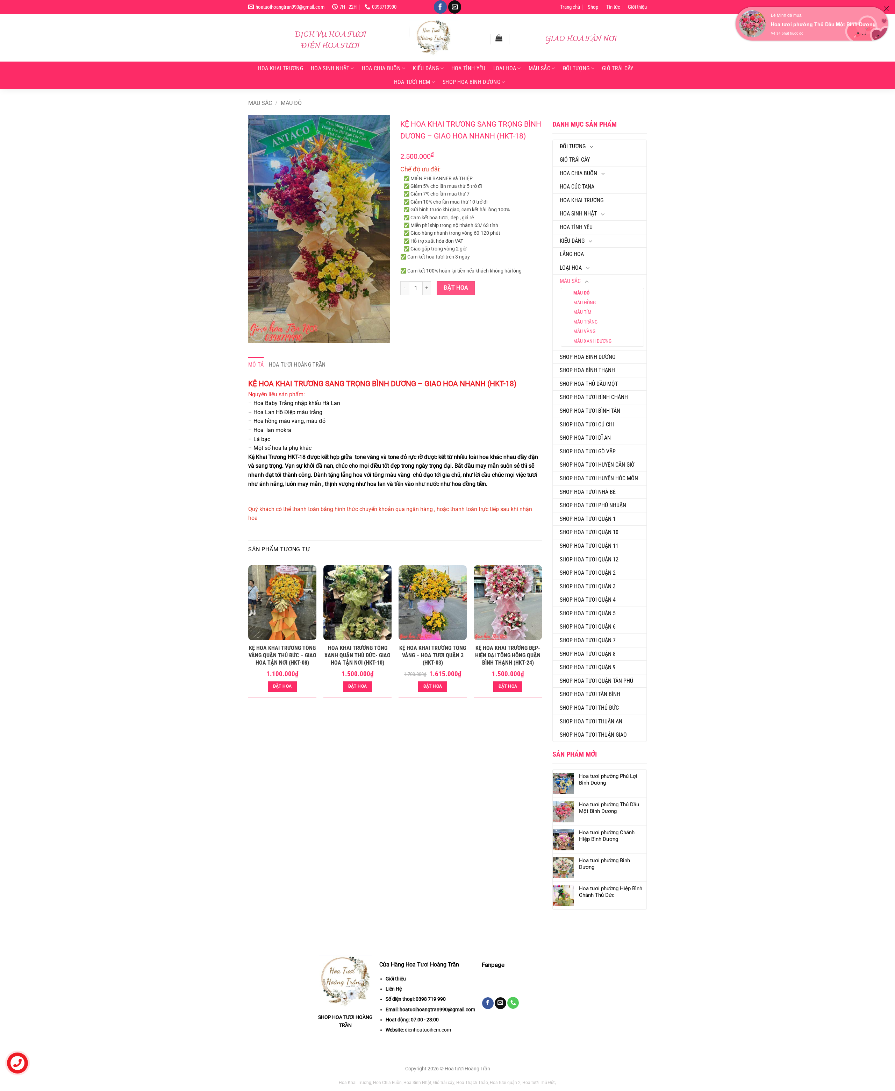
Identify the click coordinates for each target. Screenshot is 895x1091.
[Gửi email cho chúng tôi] (454, 7)
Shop (593, 7)
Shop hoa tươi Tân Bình (590, 694)
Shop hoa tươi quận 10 (589, 532)
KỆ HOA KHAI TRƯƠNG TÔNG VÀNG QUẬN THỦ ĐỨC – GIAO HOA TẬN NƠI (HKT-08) (282, 655)
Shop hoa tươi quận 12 (589, 559)
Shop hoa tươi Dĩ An (585, 437)
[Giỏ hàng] (498, 37)
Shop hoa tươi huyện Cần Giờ (597, 464)
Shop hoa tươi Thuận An (591, 721)
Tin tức (613, 7)
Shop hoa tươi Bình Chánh (594, 397)
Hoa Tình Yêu (468, 68)
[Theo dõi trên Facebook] (440, 7)
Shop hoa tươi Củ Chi (587, 424)
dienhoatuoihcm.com (428, 1030)
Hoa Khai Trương (280, 68)
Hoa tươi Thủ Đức (539, 1082)
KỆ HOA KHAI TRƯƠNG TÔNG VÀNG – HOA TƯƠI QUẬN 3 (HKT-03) (432, 655)
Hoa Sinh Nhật (330, 68)
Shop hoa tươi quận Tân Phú (596, 681)
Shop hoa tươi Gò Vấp (588, 451)
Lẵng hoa (572, 254)
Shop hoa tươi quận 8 (588, 654)
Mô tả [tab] (256, 364)
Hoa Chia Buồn (381, 68)
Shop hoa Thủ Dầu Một (589, 384)
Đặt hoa (456, 288)
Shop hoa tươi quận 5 (588, 613)
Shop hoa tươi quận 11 (589, 546)
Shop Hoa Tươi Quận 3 (588, 586)
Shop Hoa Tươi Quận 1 (588, 519)
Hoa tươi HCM (412, 82)
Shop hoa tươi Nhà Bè (588, 492)
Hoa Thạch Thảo (472, 1082)
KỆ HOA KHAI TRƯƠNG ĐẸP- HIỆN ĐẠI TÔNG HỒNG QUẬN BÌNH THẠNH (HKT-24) (507, 655)
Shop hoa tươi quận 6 (588, 626)
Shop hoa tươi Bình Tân (590, 411)
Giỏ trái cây (617, 68)
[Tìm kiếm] (480, 38)
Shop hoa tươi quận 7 (588, 640)
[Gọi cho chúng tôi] (513, 1003)
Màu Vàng (584, 331)
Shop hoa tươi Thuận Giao (593, 734)
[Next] (541, 634)
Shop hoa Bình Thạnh (587, 370)
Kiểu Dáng (572, 241)
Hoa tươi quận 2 (505, 1082)
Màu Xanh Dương (592, 341)
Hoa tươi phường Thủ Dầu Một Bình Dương (823, 24)
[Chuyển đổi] (591, 147)
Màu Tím (582, 312)
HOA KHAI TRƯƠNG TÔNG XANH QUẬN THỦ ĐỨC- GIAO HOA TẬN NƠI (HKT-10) (357, 655)
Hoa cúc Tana (577, 186)
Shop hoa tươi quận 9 (588, 667)
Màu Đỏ (291, 103)
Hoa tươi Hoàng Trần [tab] (297, 364)
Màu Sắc (539, 68)
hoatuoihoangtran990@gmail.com (437, 1009)
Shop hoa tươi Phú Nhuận (593, 505)
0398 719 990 (431, 999)
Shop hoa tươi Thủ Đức (589, 707)
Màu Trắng (585, 322)
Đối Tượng (576, 68)
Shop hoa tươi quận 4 (588, 599)
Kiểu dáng (426, 68)
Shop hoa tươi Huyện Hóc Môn (599, 478)
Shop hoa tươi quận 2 (588, 572)
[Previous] (248, 634)
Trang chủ (570, 7)
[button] (257, 334)
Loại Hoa (504, 68)
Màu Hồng (584, 302)
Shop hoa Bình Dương (471, 82)
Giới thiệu (637, 7)
